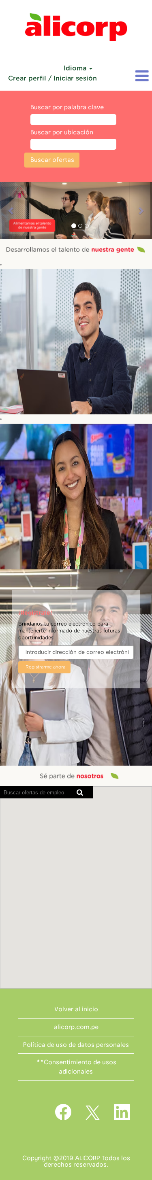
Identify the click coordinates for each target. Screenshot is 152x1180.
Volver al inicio (76, 1009)
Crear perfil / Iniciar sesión (52, 78)
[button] (126, 77)
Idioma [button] (76, 68)
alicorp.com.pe (76, 1027)
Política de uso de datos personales (76, 1045)
